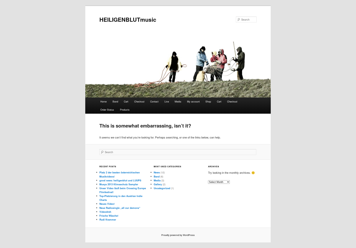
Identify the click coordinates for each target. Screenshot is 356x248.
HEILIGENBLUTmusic (127, 19)
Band (115, 101)
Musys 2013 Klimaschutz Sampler (118, 184)
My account (193, 101)
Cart (126, 101)
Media (178, 101)
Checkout (139, 101)
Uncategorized (162, 188)
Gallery (158, 184)
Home (103, 101)
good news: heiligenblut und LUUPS (120, 180)
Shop (208, 101)
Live (166, 101)
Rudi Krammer (107, 219)
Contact (154, 101)
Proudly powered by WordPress (178, 235)
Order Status (107, 109)
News (157, 172)
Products (125, 109)
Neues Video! (107, 203)
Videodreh (105, 211)
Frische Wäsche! (108, 215)
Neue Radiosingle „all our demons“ (119, 208)
